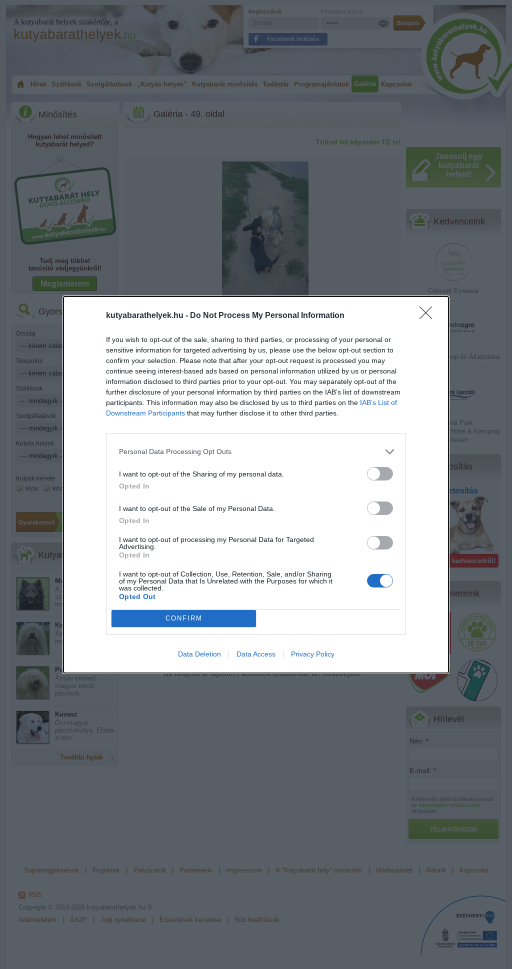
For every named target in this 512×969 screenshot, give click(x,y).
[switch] (380, 473)
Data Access (256, 654)
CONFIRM (184, 618)
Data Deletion (199, 654)
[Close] (429, 316)
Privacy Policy (312, 654)
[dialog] (256, 484)
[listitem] (256, 451)
